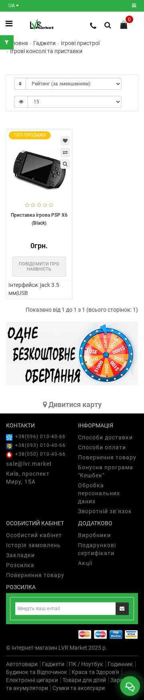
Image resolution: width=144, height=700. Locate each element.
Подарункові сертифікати (97, 549)
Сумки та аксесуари (78, 688)
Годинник (120, 664)
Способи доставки (105, 437)
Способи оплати (102, 447)
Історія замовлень (33, 545)
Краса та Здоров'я (95, 672)
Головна (17, 43)
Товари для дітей (84, 680)
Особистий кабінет (34, 535)
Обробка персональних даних (99, 493)
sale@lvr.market (29, 464)
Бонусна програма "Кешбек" (105, 471)
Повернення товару (107, 457)
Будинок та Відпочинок (36, 672)
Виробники (94, 535)
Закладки (20, 555)
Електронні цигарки (32, 680)
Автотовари (22, 664)
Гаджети (53, 664)
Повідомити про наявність (39, 266)
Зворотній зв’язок (105, 511)
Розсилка (20, 565)
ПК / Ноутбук (86, 664)
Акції (85, 563)
